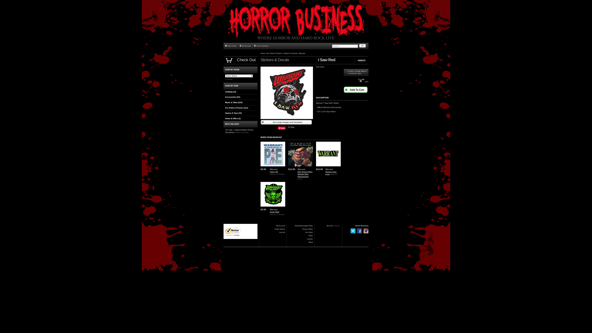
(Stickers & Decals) (277, 174)
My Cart (330, 226)
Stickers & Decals (290, 53)
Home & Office (233, 118)
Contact (310, 239)
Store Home (232, 46)
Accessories (232, 97)
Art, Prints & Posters (274, 53)
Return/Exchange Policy (304, 226)
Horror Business (262, 46)
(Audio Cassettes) (242, 132)
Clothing (230, 92)
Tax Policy (309, 232)
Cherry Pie (274, 172)
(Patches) (333, 174)
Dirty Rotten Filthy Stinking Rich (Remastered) (305, 174)
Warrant (302, 53)
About (310, 242)
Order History (280, 229)
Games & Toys (233, 113)
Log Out (282, 232)
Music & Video (234, 102)
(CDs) (300, 179)
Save (283, 128)
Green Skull (274, 212)
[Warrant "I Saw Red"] (287, 118)
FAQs (310, 235)
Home (263, 53)
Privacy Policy (307, 229)
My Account (246, 46)
